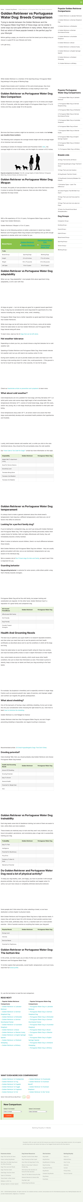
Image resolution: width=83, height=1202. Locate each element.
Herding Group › (62, 225)
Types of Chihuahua (6, 1175)
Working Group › (62, 250)
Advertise (66, 1165)
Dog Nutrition (46, 1159)
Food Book (45, 1179)
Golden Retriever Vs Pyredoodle (39, 1079)
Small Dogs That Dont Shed (8, 1172)
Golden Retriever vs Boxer (10, 1030)
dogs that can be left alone (29, 334)
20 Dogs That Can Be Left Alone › (67, 160)
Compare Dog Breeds (48, 1173)
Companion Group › (63, 221)
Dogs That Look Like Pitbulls (8, 1167)
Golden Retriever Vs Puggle (11, 1087)
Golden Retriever (27, 242)
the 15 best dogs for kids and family (27, 558)
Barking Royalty (9, 2)
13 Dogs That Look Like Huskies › (67, 170)
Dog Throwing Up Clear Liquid (29, 1159)
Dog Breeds (46, 1170)
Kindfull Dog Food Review (28, 1183)
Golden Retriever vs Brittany (11, 1045)
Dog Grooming (46, 1165)
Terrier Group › (62, 245)
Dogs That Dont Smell (6, 1169)
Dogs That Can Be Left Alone (8, 1156)
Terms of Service (68, 1173)
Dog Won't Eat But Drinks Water (30, 1156)
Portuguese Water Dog (45, 241)
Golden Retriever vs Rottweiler (12, 1017)
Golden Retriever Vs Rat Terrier (39, 1092)
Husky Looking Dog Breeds (8, 1159)
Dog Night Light (26, 1180)
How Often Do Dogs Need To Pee (30, 1162)
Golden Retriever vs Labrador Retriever (70, 16)
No (28, 1097)
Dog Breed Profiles (47, 1167)
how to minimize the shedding (14, 710)
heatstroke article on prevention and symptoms (23, 388)
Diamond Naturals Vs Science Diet (30, 1177)
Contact (66, 1167)
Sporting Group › (63, 241)
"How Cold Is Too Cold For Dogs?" (15, 450)
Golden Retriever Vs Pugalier (11, 1084)
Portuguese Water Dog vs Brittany (41, 1048)
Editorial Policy (67, 1159)
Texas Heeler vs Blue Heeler (8, 1178)
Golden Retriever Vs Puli (10, 1092)
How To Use (67, 1162)
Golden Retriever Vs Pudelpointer (13, 1079)
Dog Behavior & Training (49, 1162)
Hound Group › (62, 229)
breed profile (14, 967)
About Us (66, 1156)
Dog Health (45, 1156)
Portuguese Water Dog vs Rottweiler (41, 1017)
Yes (24, 1097)
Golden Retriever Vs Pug (10, 1081)
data (43, 147)
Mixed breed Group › (64, 237)
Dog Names (46, 1176)
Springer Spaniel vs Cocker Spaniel (9, 1183)
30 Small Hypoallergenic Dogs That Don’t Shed (31, 747)
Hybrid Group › (62, 233)
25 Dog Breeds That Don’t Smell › (67, 174)
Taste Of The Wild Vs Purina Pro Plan (31, 1174)
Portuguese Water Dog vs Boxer (40, 1030)
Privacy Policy (67, 1170)
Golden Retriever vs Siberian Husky (13, 1032)
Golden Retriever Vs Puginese (12, 1089)
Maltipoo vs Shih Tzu (6, 1181)
